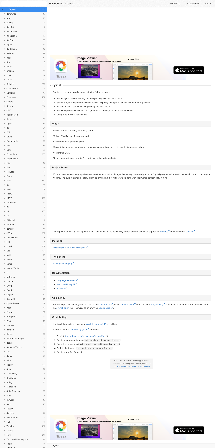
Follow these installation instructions (70, 247)
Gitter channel (127, 304)
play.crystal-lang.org (63, 263)
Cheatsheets (193, 3)
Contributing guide (78, 329)
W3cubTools (176, 3)
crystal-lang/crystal (95, 324)
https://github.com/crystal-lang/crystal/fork (85, 336)
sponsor (190, 231)
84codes (164, 231)
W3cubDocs (56, 3)
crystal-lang (62, 308)
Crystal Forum (105, 304)
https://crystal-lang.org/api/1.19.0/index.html (132, 366)
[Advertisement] (130, 32)
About (208, 3)
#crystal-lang (157, 304)
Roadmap (61, 288)
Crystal (55, 445)
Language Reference (67, 280)
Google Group (105, 308)
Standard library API (66, 284)
